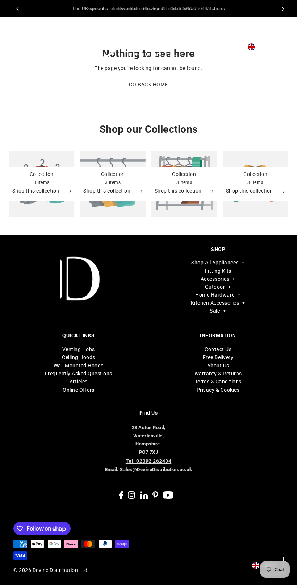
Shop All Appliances (215, 262)
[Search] (225, 46)
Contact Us (218, 349)
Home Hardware (215, 295)
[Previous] (18, 8)
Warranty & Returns (218, 373)
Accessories (215, 279)
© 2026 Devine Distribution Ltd (50, 570)
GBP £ (265, 47)
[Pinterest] (155, 494)
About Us (218, 365)
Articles (79, 381)
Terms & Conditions (218, 381)
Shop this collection (36, 191)
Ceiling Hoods (78, 357)
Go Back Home (148, 84)
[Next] (282, 8)
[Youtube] (168, 494)
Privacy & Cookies (218, 390)
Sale (215, 311)
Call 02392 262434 (189, 8)
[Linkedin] (144, 494)
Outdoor (215, 287)
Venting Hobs (78, 349)
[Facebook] (121, 494)
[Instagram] (131, 494)
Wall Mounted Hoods (79, 365)
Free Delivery (218, 357)
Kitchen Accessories (215, 303)
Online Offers (79, 390)
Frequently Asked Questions (78, 373)
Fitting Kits (218, 271)
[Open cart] (282, 46)
